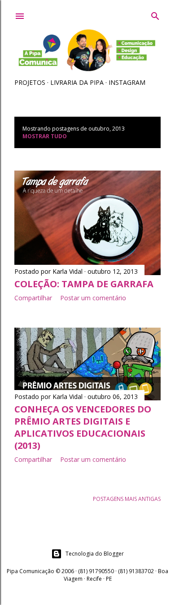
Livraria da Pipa (77, 82)
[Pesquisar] (155, 14)
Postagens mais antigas (127, 499)
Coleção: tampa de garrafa (83, 284)
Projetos (29, 82)
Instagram (127, 82)
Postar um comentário (93, 298)
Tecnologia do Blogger (95, 553)
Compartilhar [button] (33, 298)
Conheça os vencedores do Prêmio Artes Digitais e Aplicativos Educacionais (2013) (82, 427)
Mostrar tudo (44, 136)
